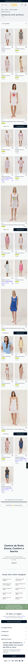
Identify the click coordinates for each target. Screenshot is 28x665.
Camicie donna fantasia (19, 598)
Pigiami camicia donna (19, 593)
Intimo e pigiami (13, 9)
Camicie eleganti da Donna (20, 584)
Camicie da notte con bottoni (19, 579)
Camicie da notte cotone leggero (7, 584)
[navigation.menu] (2, 4)
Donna (6, 9)
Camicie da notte (5, 11)
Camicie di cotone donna (7, 593)
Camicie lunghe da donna (7, 589)
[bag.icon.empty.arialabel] (25, 4)
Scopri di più (19, 608)
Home (2, 9)
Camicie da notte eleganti (7, 579)
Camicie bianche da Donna (20, 589)
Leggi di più (14, 562)
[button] (27, 465)
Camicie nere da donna (7, 598)
